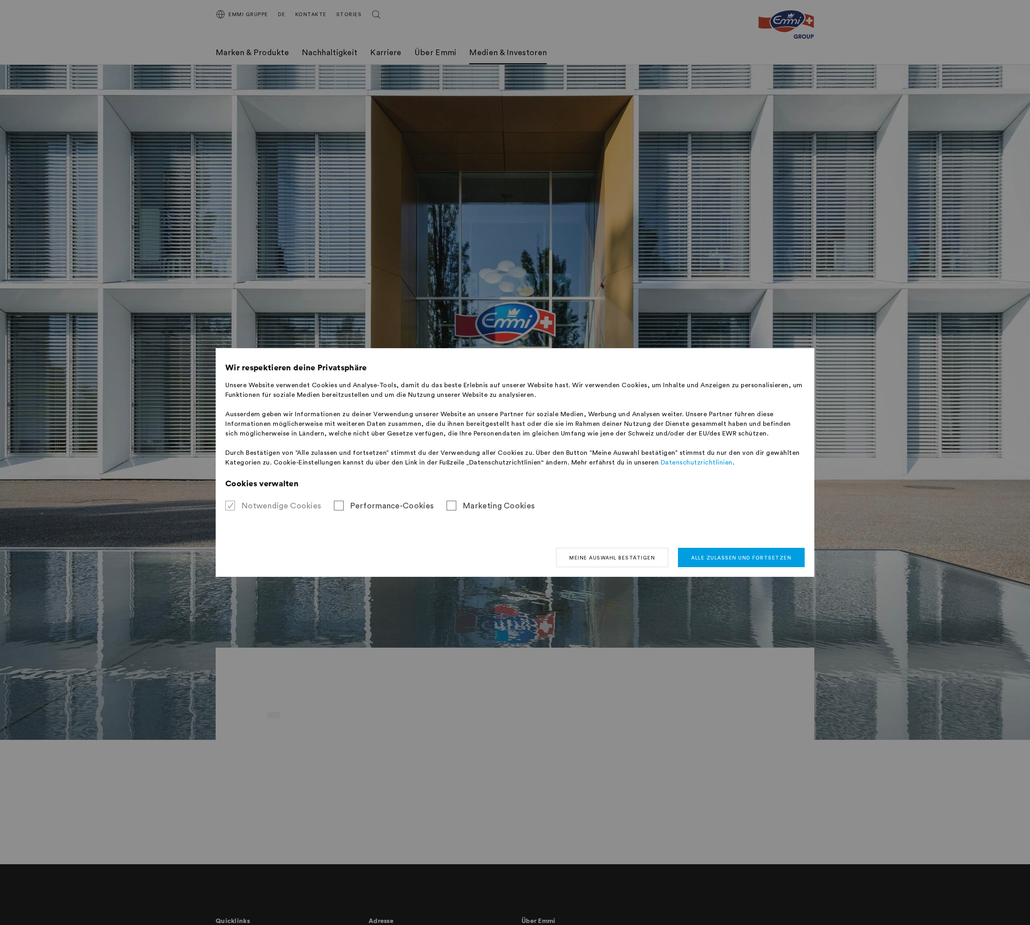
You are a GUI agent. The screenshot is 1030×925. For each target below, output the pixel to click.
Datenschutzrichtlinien (697, 462)
